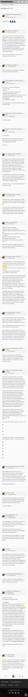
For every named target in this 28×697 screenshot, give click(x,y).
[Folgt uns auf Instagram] (18, 693)
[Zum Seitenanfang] (26, 695)
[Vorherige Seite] (5, 676)
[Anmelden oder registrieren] (22, 1)
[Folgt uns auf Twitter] (12, 693)
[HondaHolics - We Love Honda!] (6, 1)
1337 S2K (7, 549)
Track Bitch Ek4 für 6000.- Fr (12, 30)
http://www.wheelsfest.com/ (18, 641)
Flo (6, 17)
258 (20, 676)
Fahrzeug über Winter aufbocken (13, 153)
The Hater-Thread (9, 493)
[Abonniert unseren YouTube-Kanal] (15, 693)
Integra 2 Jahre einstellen (11, 222)
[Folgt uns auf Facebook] (9, 693)
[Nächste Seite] (22, 676)
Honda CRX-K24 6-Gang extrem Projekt (14, 466)
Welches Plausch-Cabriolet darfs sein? (14, 573)
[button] (18, 1)
